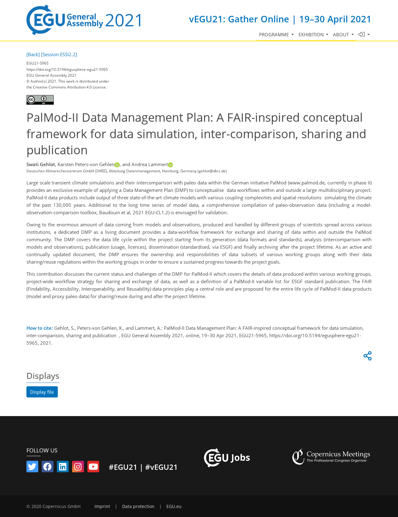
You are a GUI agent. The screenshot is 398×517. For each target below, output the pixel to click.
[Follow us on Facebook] (47, 468)
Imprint (102, 506)
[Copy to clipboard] (366, 357)
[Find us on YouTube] (93, 468)
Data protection (138, 506)
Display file (42, 392)
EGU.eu (174, 506)
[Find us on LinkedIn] (63, 468)
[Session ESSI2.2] (59, 54)
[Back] (33, 54)
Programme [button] (274, 34)
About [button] (341, 34)
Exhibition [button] (311, 34)
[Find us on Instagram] (78, 468)
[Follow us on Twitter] (32, 468)
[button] (364, 34)
